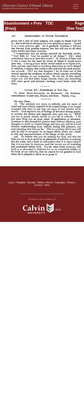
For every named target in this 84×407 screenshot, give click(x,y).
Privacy (71, 182)
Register (21, 182)
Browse (32, 182)
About (49, 182)
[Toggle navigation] (75, 6)
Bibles (41, 182)
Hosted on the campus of (42, 199)
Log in (11, 182)
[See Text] (75, 28)
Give (47, 185)
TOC (49, 23)
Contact (38, 185)
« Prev (36, 23)
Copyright (60, 182)
